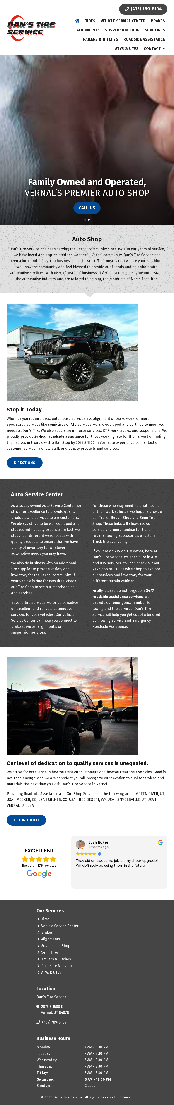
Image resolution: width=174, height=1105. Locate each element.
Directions (24, 463)
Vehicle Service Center (123, 21)
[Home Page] (31, 28)
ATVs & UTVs (126, 48)
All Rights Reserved (100, 1097)
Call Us (87, 207)
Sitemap (126, 1097)
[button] (5, 140)
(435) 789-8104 (146, 9)
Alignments (88, 30)
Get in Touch (26, 820)
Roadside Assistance (144, 39)
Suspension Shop (122, 30)
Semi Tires (155, 30)
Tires (90, 21)
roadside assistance (66, 436)
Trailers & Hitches (99, 39)
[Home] (77, 21)
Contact (152, 48)
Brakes (158, 21)
